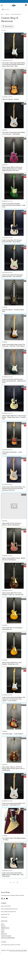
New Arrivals (4, 934)
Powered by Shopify (23, 950)
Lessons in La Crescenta (6, 936)
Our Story (3, 926)
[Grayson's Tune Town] (14, 5)
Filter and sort (9, 26)
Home (2, 14)
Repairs (2, 932)
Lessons (2, 930)
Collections (7, 14)
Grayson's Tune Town (13, 950)
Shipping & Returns (5, 928)
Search (2, 924)
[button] (25, 5)
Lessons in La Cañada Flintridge (8, 938)
